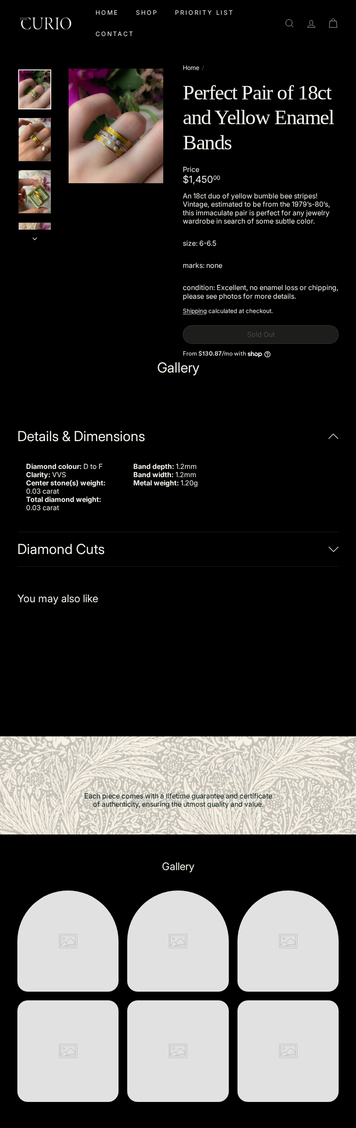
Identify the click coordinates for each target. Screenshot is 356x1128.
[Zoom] (116, 126)
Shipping (195, 310)
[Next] (34, 236)
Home (107, 12)
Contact (115, 33)
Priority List (204, 12)
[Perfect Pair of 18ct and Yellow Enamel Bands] (40, 664)
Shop (147, 12)
